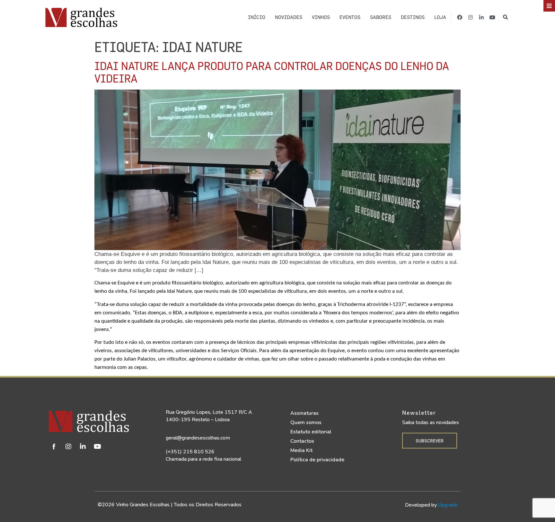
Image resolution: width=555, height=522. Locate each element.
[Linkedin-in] (481, 17)
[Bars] (549, 6)
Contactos (302, 441)
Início (256, 17)
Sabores (380, 17)
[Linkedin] (82, 446)
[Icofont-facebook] (54, 446)
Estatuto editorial (310, 431)
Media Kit (301, 450)
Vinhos (321, 17)
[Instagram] (470, 17)
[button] (506, 17)
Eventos (349, 17)
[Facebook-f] (459, 17)
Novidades (288, 17)
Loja (440, 17)
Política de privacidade (317, 459)
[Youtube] (492, 17)
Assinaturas (304, 413)
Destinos (413, 17)
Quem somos (306, 422)
